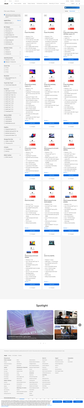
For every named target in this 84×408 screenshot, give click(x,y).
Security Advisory (58, 369)
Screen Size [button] (7, 65)
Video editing (7, 28)
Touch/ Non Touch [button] (8, 83)
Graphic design (7, 34)
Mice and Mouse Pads (33, 376)
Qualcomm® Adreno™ (9, 135)
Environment (77, 1)
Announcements (45, 363)
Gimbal (30, 393)
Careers (43, 361)
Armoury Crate (45, 387)
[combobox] (74, 11)
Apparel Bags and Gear (33, 382)
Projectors (6, 387)
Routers (18, 389)
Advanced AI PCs (45, 378)
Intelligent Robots (32, 363)
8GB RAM (6, 116)
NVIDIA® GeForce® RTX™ (9, 131)
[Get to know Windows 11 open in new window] (72, 8)
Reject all (68, 401)
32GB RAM (6, 121)
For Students (6, 374)
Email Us (56, 365)
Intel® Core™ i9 (7, 102)
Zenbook (6, 51)
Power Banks (31, 389)
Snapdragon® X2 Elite (9, 92)
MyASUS (56, 372)
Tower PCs (6, 391)
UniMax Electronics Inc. (46, 372)
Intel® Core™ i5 (7, 98)
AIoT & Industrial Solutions (34, 365)
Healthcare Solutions (8, 363)
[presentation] (4, 14)
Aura (43, 389)
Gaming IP (31, 395)
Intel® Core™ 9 (7, 109)
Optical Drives (19, 378)
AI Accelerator (19, 384)
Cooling (18, 374)
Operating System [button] (8, 57)
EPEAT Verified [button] (7, 155)
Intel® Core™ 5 (7, 104)
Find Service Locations (59, 361)
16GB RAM (6, 119)
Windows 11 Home (8, 61)
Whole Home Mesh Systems (22, 391)
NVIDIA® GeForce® (8, 133)
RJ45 (5, 151)
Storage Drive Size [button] (8, 139)
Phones (5, 361)
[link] (6, 3)
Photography (7, 32)
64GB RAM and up (8, 123)
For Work (5, 371)
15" (4, 69)
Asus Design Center (46, 380)
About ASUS (44, 360)
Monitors (5, 382)
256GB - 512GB (7, 141)
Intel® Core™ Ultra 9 (8, 96)
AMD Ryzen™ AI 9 (8, 90)
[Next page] (45, 343)
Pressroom (44, 367)
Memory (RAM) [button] (7, 115)
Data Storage (19, 380)
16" (4, 71)
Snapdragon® (7, 111)
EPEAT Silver (7, 156)
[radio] (31, 24)
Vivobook (6, 53)
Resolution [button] (6, 75)
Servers (30, 369)
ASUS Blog (44, 386)
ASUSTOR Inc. (45, 369)
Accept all (78, 401)
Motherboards (19, 369)
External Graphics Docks (21, 382)
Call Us (56, 367)
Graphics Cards (19, 371)
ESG (69, 360)
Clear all (19, 20)
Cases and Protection (33, 384)
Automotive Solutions (46, 382)
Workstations (19, 363)
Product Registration (59, 363)
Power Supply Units (20, 376)
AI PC (43, 376)
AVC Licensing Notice (46, 384)
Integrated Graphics (8, 129)
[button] (67, 1)
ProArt (5, 49)
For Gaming (6, 376)
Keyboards (31, 374)
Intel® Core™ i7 (7, 100)
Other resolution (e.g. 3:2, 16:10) (11, 77)
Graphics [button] (6, 127)
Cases (18, 373)
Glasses (5, 386)
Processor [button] (6, 88)
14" (4, 67)
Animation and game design (10, 36)
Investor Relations (45, 365)
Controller (31, 391)
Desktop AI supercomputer (34, 367)
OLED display (7, 43)
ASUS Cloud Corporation (47, 371)
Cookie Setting (57, 401)
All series (20, 355)
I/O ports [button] (6, 147)
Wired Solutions (32, 360)
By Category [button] (7, 27)
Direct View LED (7, 384)
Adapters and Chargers (33, 386)
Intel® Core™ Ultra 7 (8, 94)
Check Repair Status (59, 360)
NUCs (18, 360)
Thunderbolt (6, 149)
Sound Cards (19, 386)
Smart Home (31, 371)
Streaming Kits (32, 380)
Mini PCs (18, 361)
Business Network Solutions (34, 361)
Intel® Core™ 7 (7, 106)
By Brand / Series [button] (8, 47)
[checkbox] (32, 62)
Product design (7, 39)
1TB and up (6, 143)
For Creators (6, 373)
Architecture (6, 41)
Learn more (32, 59)
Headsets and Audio (33, 378)
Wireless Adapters (20, 393)
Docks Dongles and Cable (34, 387)
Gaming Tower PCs (7, 393)
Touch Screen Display (8, 84)
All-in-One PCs (6, 389)
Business (72, 1)
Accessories (6, 365)
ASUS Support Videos (59, 371)
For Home (6, 369)
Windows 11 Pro (7, 59)
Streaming (6, 30)
